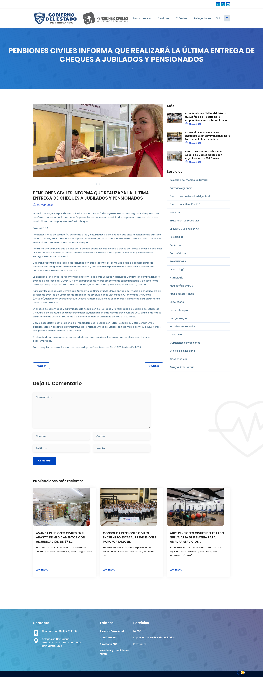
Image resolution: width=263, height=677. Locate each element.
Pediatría (175, 245)
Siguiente (154, 365)
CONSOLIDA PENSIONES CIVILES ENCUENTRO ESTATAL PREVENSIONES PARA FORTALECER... (129, 537)
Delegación (176, 334)
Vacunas (175, 212)
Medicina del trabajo (182, 294)
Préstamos (139, 644)
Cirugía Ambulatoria (182, 367)
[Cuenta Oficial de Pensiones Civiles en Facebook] (218, 4)
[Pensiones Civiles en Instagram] (228, 4)
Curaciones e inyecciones (185, 342)
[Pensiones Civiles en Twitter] (223, 4)
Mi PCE (137, 631)
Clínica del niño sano (182, 350)
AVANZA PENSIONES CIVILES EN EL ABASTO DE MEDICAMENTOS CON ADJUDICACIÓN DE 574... (60, 537)
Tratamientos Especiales (185, 220)
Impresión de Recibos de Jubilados (154, 637)
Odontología (177, 269)
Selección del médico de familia (189, 180)
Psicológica (177, 236)
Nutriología (176, 277)
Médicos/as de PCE (181, 285)
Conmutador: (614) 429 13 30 (59, 631)
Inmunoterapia (179, 310)
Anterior (41, 365)
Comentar (44, 460)
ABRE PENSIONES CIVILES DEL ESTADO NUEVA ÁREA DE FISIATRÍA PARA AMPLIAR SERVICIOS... (197, 537)
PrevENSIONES (178, 261)
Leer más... (42, 569)
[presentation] (96, 184)
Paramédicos (178, 253)
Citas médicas (179, 359)
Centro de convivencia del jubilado (190, 196)
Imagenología (178, 318)
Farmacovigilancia (181, 188)
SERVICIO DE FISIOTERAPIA (184, 228)
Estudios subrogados (183, 326)
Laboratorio (177, 302)
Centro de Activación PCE (185, 204)
